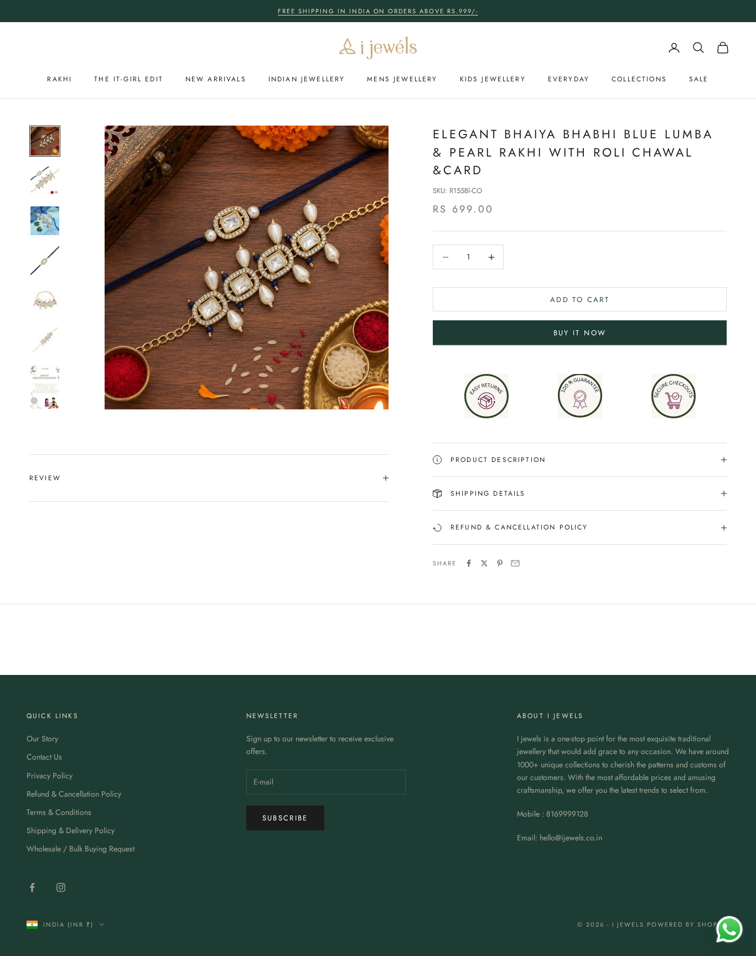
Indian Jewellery (306, 79)
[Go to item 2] (44, 180)
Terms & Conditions (59, 812)
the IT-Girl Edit (128, 79)
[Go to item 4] (44, 260)
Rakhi (59, 79)
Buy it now (579, 333)
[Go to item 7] (44, 387)
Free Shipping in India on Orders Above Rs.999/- (378, 11)
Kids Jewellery (493, 79)
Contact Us (44, 756)
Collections (639, 79)
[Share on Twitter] (484, 563)
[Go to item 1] (44, 141)
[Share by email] (515, 563)
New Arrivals (215, 79)
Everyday (568, 79)
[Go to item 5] (44, 300)
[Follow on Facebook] (32, 887)
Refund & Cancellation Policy (74, 793)
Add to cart (579, 299)
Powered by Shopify (688, 924)
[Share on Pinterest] (499, 563)
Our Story (42, 738)
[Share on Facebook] (468, 563)
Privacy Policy (50, 775)
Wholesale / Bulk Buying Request (80, 848)
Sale (699, 79)
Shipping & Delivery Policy (71, 830)
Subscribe (285, 818)
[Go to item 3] (44, 220)
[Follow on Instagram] (60, 887)
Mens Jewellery (402, 79)
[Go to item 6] (44, 340)
